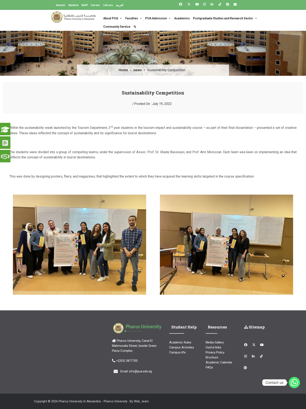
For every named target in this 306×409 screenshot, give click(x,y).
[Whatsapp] (294, 382)
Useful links (213, 347)
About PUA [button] (110, 18)
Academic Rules (180, 342)
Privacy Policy (215, 352)
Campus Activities (181, 347)
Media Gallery (215, 342)
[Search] (135, 26)
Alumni (60, 5)
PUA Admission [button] (156, 18)
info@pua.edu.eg (140, 371)
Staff (84, 5)
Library (108, 5)
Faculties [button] (131, 18)
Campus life (177, 352)
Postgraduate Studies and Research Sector (223, 18)
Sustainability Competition (153, 93)
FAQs (209, 367)
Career (95, 5)
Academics (182, 18)
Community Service (116, 26)
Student (73, 5)
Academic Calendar (219, 362)
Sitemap (256, 326)
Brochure (212, 357)
